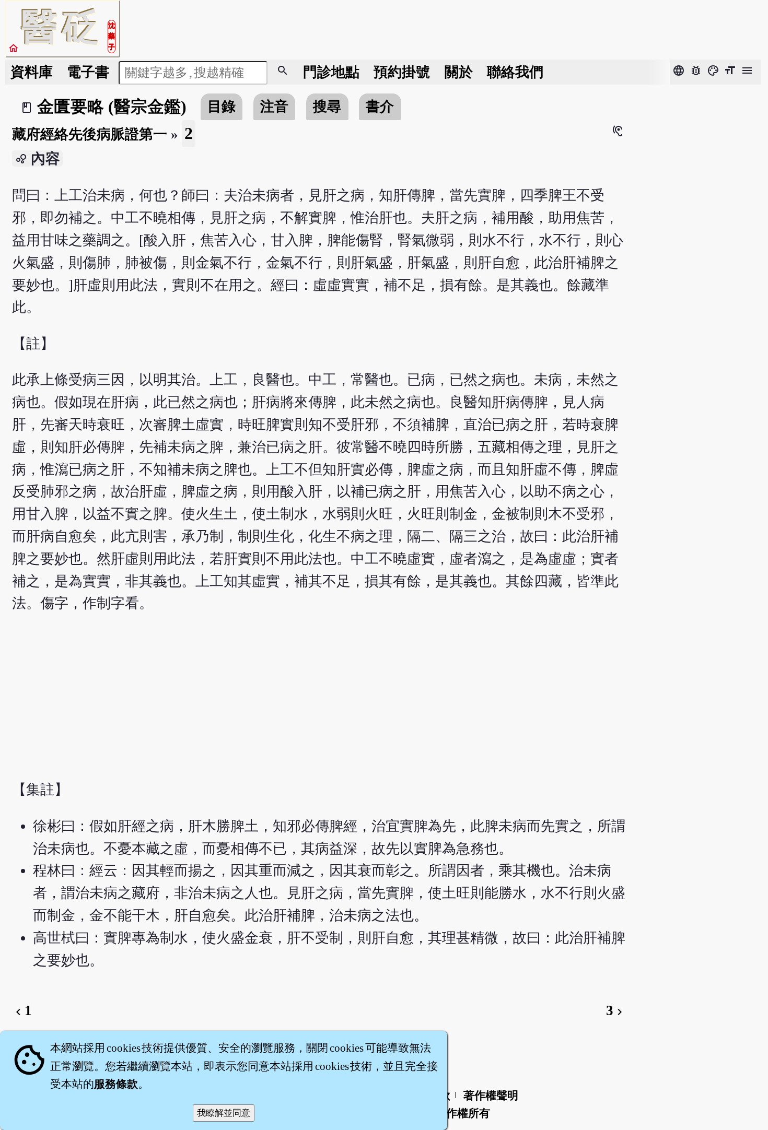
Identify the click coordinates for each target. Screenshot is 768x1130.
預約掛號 (402, 72)
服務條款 (116, 1084)
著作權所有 (462, 1113)
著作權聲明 (490, 1095)
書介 (380, 106)
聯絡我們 (515, 72)
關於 (459, 72)
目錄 (221, 106)
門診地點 (331, 72)
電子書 (88, 72)
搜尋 (327, 106)
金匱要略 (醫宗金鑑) (112, 106)
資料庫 (31, 72)
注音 (274, 106)
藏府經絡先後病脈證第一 (89, 134)
